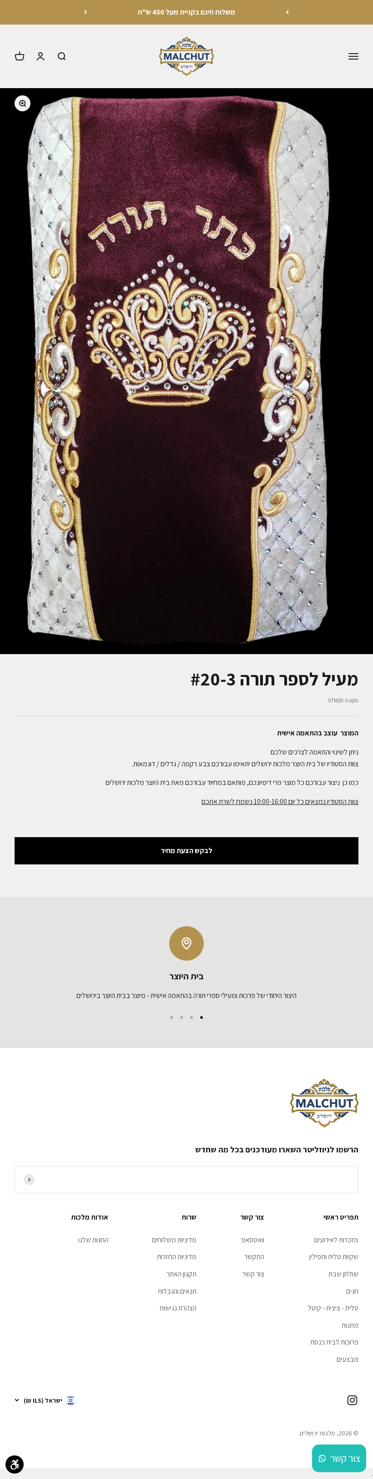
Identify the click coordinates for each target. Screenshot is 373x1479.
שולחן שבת (343, 1274)
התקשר (254, 1256)
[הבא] (85, 12)
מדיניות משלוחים (174, 1240)
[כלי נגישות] (14, 1464)
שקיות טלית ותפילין (333, 1256)
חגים (352, 1291)
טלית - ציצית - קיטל (333, 1308)
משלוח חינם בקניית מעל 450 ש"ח (186, 12)
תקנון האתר (181, 1274)
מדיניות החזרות (177, 1256)
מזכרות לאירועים (336, 1240)
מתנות (350, 1325)
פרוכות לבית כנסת (334, 1342)
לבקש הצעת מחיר (186, 850)
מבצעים (347, 1359)
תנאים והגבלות (177, 1291)
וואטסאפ (252, 1240)
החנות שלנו (93, 1240)
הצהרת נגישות (178, 1308)
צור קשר (253, 1274)
